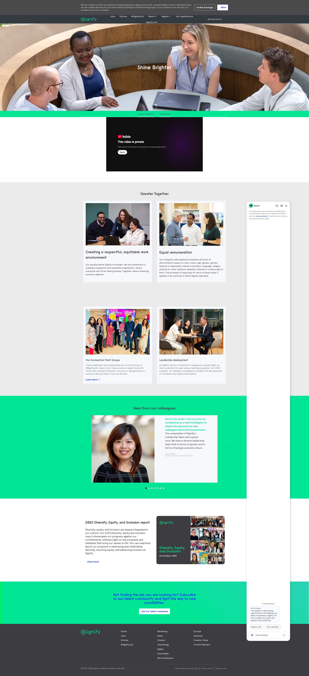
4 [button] (155, 488)
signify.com (151, 22)
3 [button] (152, 488)
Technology (163, 644)
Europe (197, 631)
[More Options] (252, 635)
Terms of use (221, 668)
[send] (284, 635)
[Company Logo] (89, 19)
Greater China (201, 640)
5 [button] (157, 488)
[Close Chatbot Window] (286, 205)
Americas (198, 636)
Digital (160, 649)
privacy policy (261, 216)
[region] (268, 420)
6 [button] (160, 488)
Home (124, 631)
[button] (204, 7)
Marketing (162, 631)
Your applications (184, 16)
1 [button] (146, 488)
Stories (123, 16)
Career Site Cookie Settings (186, 668)
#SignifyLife (137, 16)
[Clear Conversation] (277, 205)
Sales (160, 636)
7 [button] (163, 488)
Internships (163, 653)
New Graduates (165, 658)
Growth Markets (202, 644)
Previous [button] (82, 447)
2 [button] (149, 488)
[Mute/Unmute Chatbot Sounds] (281, 205)
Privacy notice (207, 668)
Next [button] (226, 447)
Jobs (112, 16)
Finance (161, 640)
